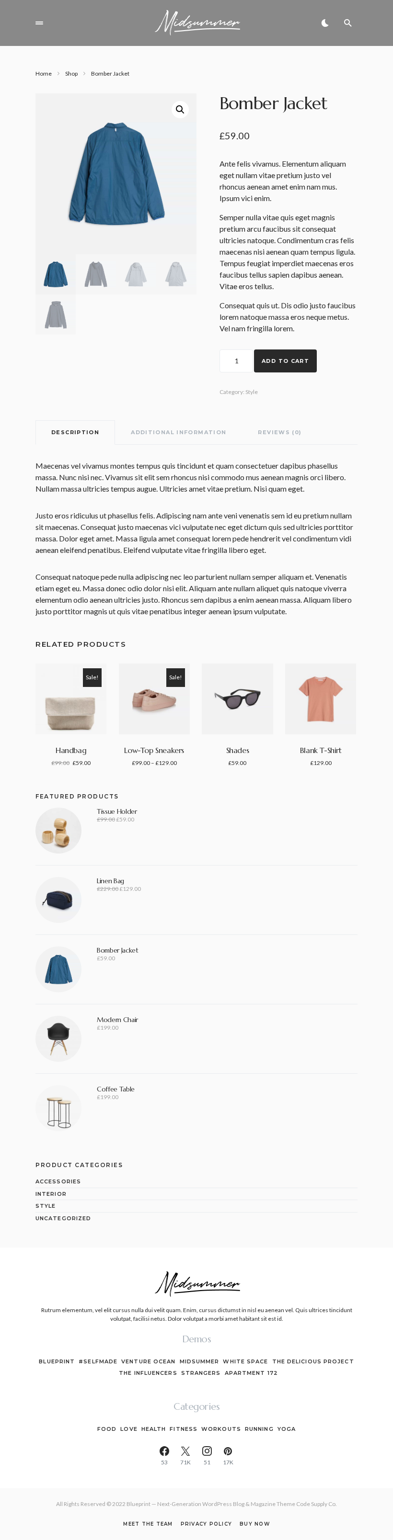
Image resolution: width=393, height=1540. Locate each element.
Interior (51, 1194)
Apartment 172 (251, 1373)
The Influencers (148, 1373)
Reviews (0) (279, 432)
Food (106, 1429)
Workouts (221, 1429)
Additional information (178, 432)
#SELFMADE (98, 1361)
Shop (71, 73)
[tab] (75, 432)
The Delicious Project (313, 1361)
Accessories (58, 1181)
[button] (39, 23)
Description (75, 432)
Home (43, 73)
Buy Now (255, 1524)
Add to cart (285, 361)
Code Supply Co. (316, 1503)
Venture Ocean (148, 1361)
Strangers (201, 1373)
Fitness (183, 1429)
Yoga (286, 1429)
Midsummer (200, 1361)
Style (251, 391)
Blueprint (57, 1361)
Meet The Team (148, 1524)
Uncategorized (63, 1218)
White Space (245, 1361)
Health (153, 1429)
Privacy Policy (206, 1524)
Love (128, 1429)
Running (259, 1429)
